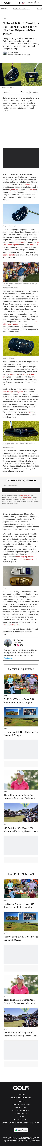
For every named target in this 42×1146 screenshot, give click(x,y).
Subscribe (30, 2)
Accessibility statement (21, 1110)
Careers (21, 1116)
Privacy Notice (27, 497)
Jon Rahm (26, 185)
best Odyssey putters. (11, 624)
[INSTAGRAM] (18, 645)
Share (7, 92)
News (4, 18)
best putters (28, 559)
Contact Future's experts (21, 1098)
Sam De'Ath (14, 52)
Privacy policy (21, 1107)
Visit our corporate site (27, 1138)
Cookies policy (21, 1113)
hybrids (20, 392)
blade (31, 412)
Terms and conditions (21, 1104)
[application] (21, 158)
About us (21, 1095)
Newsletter (35, 92)
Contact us (21, 1101)
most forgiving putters (24, 557)
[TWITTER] (15, 645)
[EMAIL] (22, 645)
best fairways (8, 392)
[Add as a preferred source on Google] (21, 1130)
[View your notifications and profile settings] (19, 3)
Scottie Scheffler (9, 255)
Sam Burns (33, 190)
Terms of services (25, 495)
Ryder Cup (13, 190)
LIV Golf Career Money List (21, 9)
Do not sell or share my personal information (21, 1123)
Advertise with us (21, 1120)
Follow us (25, 92)
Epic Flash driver (12, 374)
